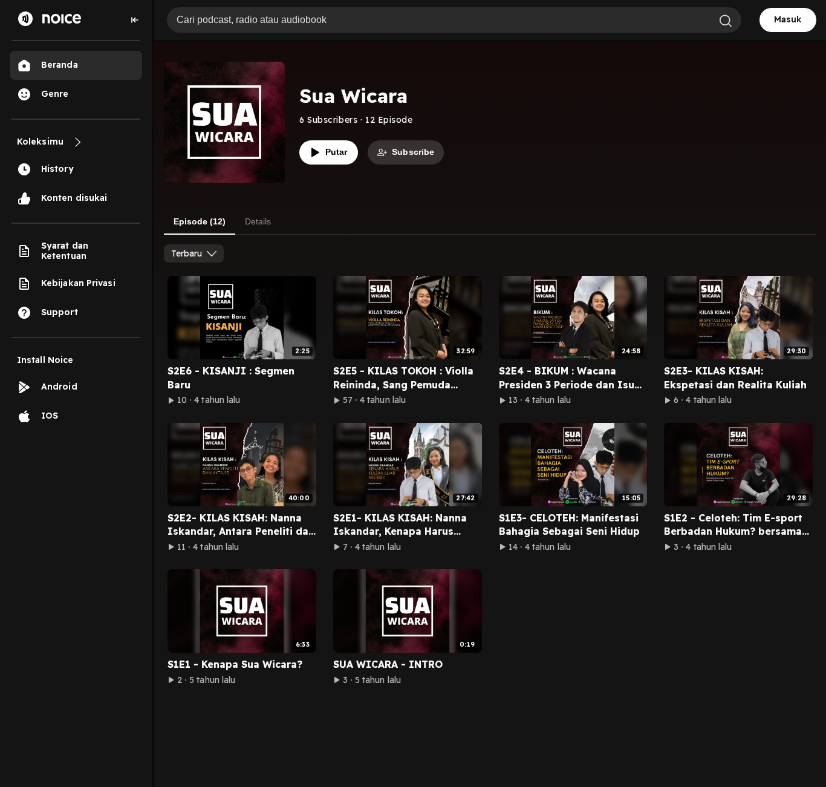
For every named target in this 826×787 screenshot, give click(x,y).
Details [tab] (258, 221)
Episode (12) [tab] (200, 221)
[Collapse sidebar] (135, 20)
